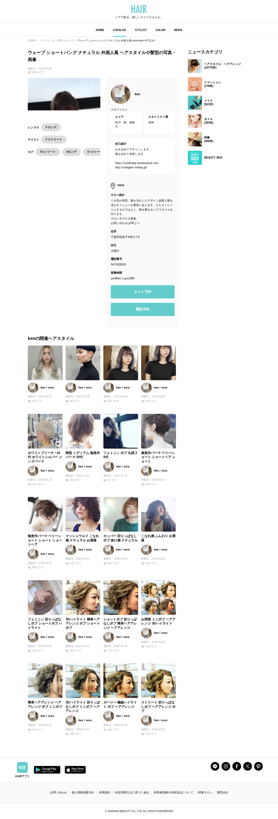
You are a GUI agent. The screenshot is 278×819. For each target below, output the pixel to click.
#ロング (71, 151)
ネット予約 (142, 291)
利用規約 (104, 792)
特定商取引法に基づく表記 (132, 792)
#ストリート (48, 151)
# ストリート (54, 139)
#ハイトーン (95, 151)
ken (137, 94)
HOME (100, 30)
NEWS (178, 30)
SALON (160, 30)
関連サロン (205, 792)
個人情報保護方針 (83, 792)
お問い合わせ (58, 792)
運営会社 (222, 792)
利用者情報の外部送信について (173, 792)
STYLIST (141, 30)
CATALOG (119, 30)
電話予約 (143, 309)
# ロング (51, 127)
